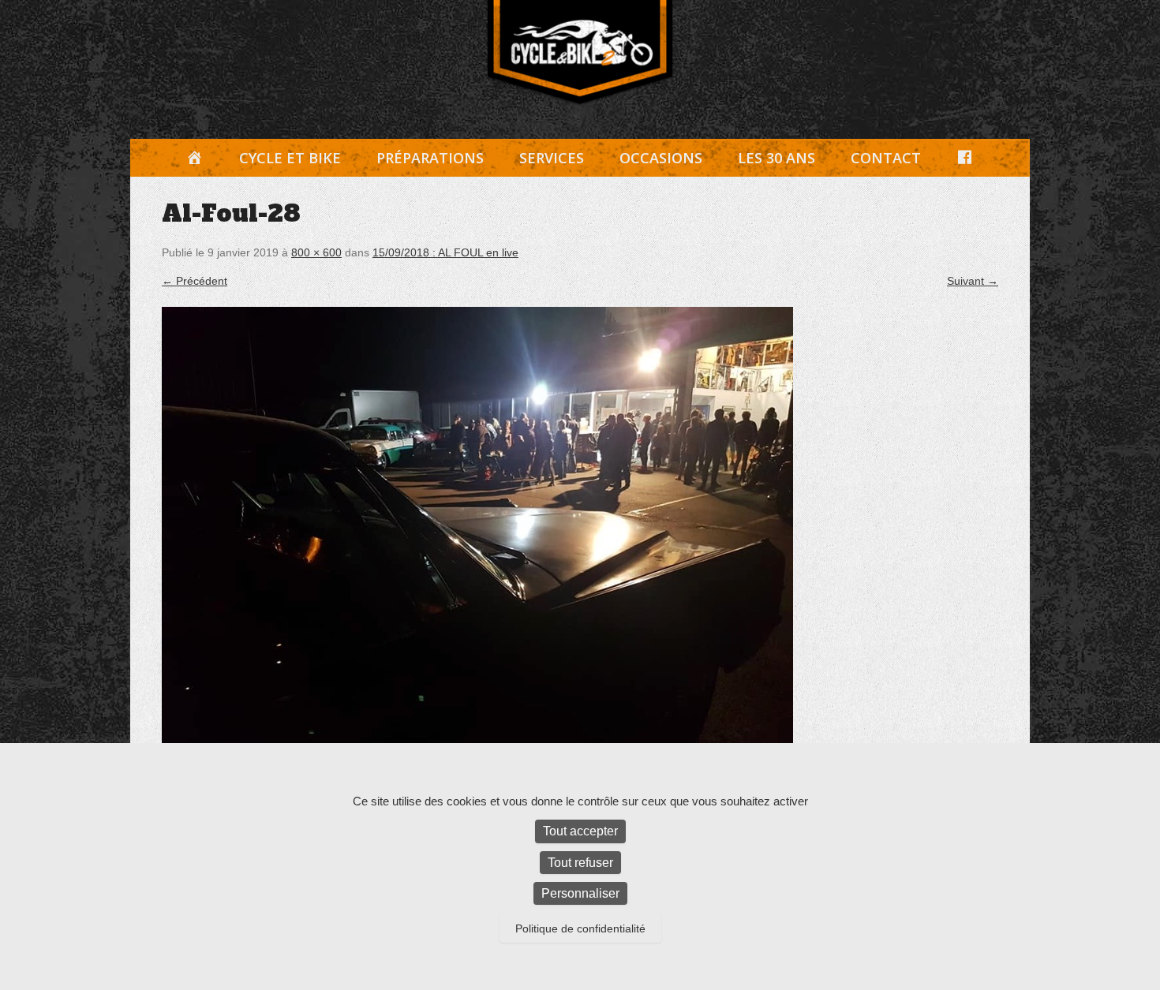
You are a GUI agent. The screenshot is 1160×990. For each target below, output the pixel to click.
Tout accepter (580, 831)
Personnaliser (580, 893)
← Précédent (194, 281)
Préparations (430, 157)
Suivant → (972, 281)
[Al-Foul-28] (580, 543)
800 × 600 (316, 252)
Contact (886, 157)
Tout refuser (580, 862)
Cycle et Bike (290, 157)
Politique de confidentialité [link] (580, 928)
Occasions (660, 157)
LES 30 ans (776, 157)
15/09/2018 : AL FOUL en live (445, 252)
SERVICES (551, 157)
